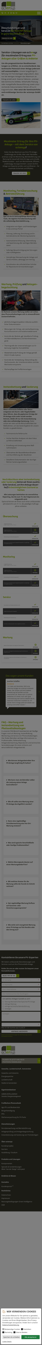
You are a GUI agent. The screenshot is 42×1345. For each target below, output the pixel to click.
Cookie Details (7, 1341)
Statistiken (27, 1329)
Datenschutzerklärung (10, 1325)
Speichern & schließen (11, 1337)
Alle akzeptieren (30, 1337)
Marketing (8, 1332)
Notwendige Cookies (12, 1329)
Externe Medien (21, 1332)
